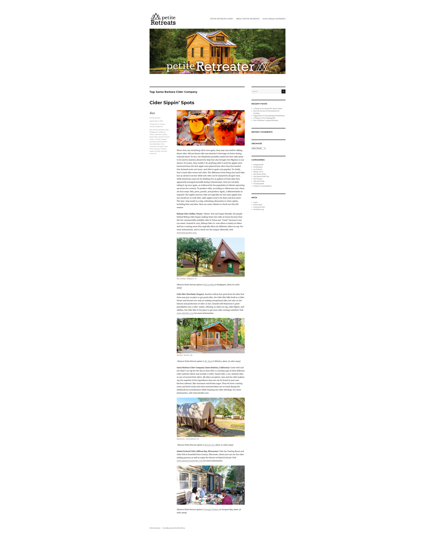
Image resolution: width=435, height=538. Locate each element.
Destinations (258, 167)
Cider (151, 134)
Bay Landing (209, 284)
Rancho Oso (209, 445)
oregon (164, 139)
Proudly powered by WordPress (174, 528)
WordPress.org (258, 209)
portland (153, 141)
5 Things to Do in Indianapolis (264, 118)
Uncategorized (258, 184)
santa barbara (162, 141)
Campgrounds (258, 165)
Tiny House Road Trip (261, 176)
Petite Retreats (155, 118)
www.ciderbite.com (185, 313)
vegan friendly (155, 151)
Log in (255, 202)
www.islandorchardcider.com (190, 461)
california (161, 132)
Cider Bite (158, 134)
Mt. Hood (208, 361)
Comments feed (259, 207)
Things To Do (154, 124)
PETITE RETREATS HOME (221, 19)
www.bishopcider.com (186, 233)
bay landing (154, 130)
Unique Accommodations (262, 186)
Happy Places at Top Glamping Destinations (269, 116)
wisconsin (153, 153)
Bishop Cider (164, 130)
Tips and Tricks (259, 181)
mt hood (157, 139)
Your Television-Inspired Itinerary (265, 120)
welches (164, 151)
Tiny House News (259, 174)
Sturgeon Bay (162, 146)
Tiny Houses (257, 179)
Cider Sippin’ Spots (172, 102)
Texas (151, 149)
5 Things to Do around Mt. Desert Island (267, 109)
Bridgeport (154, 132)
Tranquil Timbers (211, 509)
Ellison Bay (154, 137)
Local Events (257, 169)
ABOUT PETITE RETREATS (247, 19)
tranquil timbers (160, 149)
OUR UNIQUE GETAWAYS (274, 19)
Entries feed (257, 205)
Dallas (164, 134)
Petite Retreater (155, 528)
